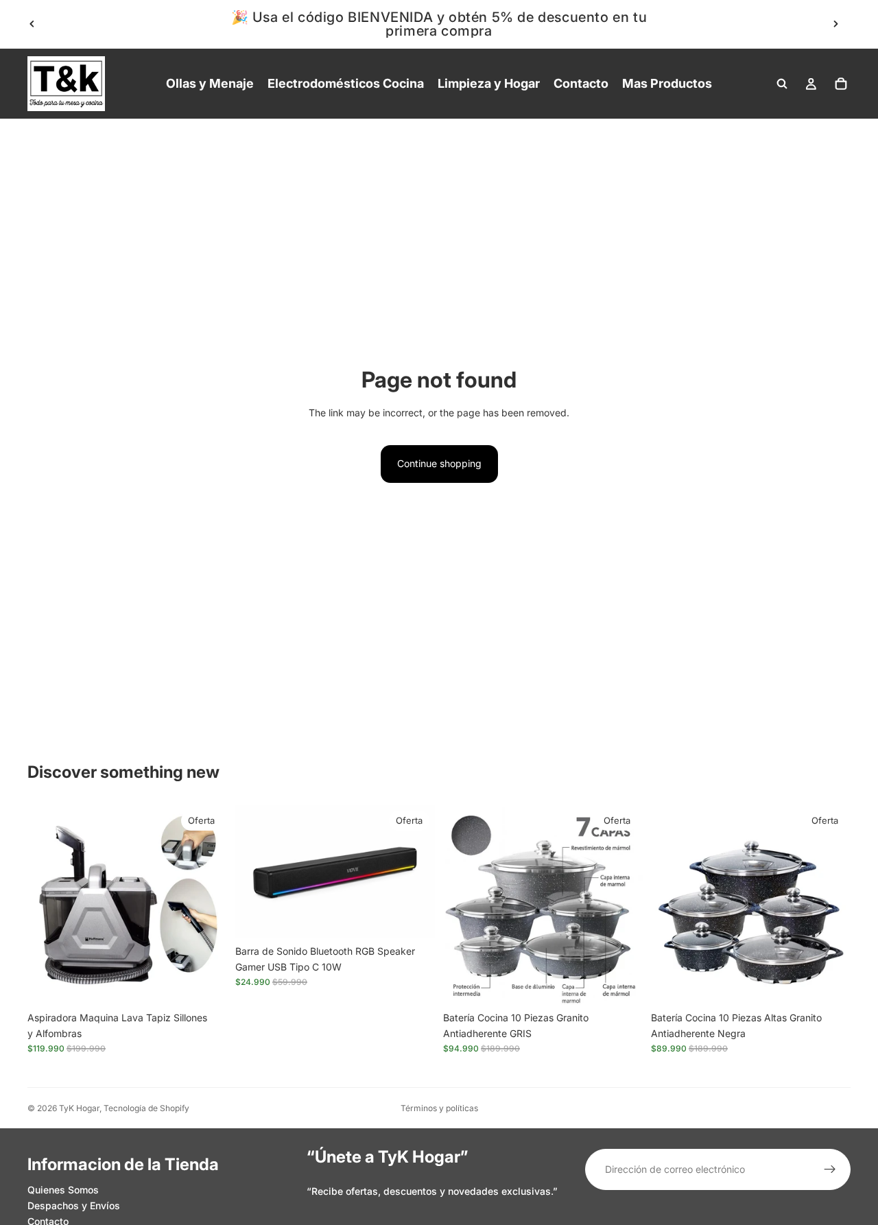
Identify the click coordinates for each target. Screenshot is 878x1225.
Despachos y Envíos (73, 1205)
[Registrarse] (830, 1169)
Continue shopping (439, 463)
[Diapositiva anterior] (32, 24)
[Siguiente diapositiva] (835, 24)
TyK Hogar (79, 1108)
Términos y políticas (439, 1108)
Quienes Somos (63, 1190)
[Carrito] (841, 84)
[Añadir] (205, 984)
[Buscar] (782, 84)
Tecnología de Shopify (146, 1108)
